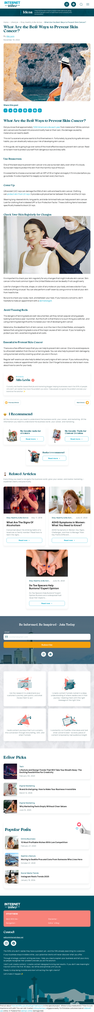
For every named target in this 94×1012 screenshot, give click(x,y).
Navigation (10, 923)
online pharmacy (39, 1008)
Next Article (81, 402)
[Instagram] (66, 4)
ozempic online (26, 1011)
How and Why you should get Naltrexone (27, 1005)
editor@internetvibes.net (13, 937)
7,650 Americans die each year (46, 127)
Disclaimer (52, 919)
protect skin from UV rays (18, 194)
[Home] (12, 4)
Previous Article (13, 402)
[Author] (32, 380)
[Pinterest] (73, 4)
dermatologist (45, 300)
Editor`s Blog (53, 923)
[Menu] (87, 4)
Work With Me (11, 919)
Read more (31, 439)
